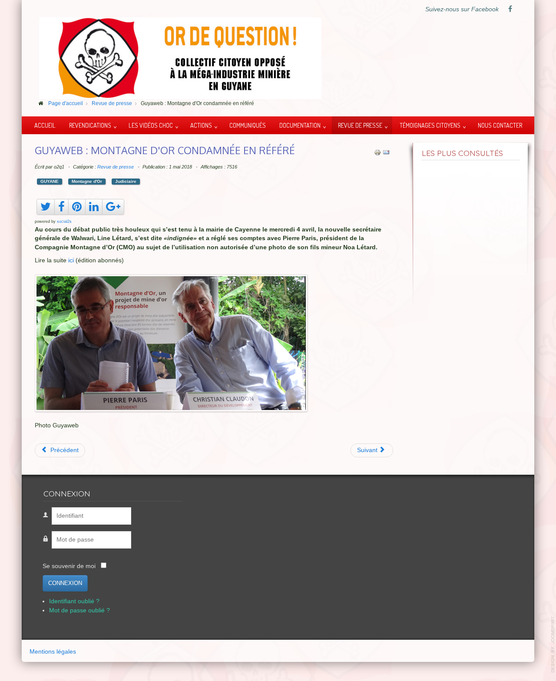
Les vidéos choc (151, 125)
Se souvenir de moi (69, 566)
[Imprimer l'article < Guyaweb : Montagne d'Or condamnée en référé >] (377, 152)
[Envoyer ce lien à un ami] (386, 152)
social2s (64, 221)
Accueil (45, 125)
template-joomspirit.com (553, 644)
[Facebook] (510, 9)
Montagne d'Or (87, 181)
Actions (201, 125)
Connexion (65, 583)
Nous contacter (500, 125)
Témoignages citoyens (430, 125)
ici (71, 260)
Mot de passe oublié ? (79, 610)
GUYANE (49, 181)
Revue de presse (360, 125)
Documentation (300, 125)
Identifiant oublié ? (74, 601)
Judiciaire (125, 181)
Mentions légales (53, 651)
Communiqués (247, 125)
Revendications (90, 125)
